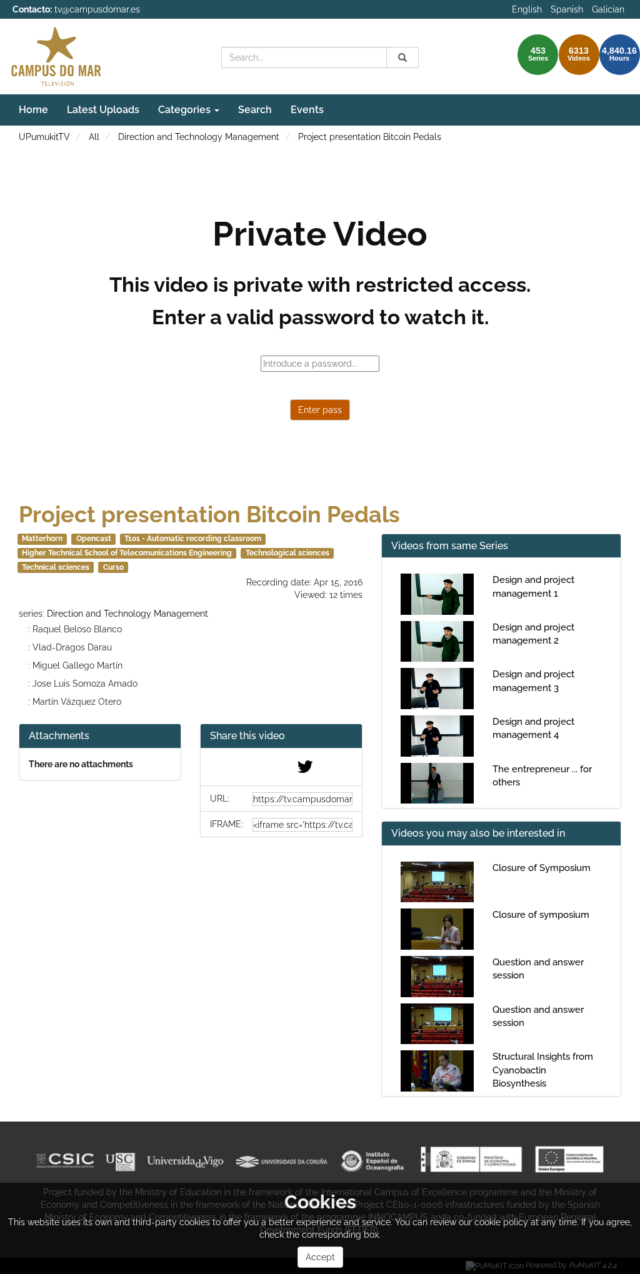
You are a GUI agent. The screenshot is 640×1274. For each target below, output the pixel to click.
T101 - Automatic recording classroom (192, 538)
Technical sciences (55, 567)
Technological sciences (287, 553)
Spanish (567, 9)
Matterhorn (42, 538)
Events (307, 110)
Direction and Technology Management (198, 137)
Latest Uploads (103, 110)
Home (33, 110)
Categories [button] (185, 110)
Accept (320, 1257)
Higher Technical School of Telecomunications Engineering (127, 553)
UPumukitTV (44, 137)
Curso (113, 567)
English (527, 9)
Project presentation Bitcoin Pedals (369, 137)
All (94, 137)
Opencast (93, 538)
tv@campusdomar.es (97, 9)
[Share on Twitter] (305, 770)
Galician (608, 9)
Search (255, 110)
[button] (281, 736)
